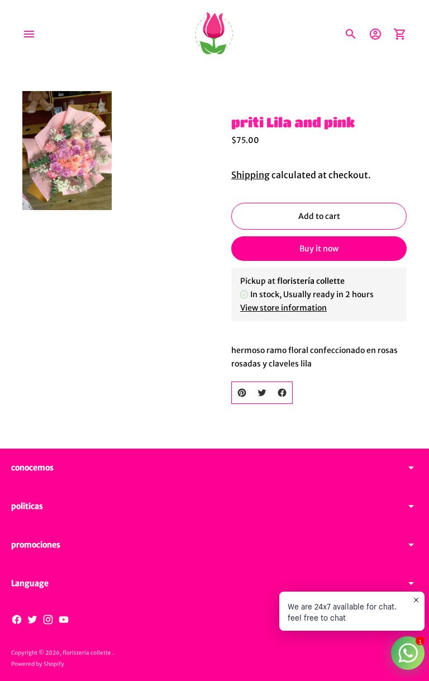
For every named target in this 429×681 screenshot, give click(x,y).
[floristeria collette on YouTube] (63, 619)
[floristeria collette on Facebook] (16, 619)
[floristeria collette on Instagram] (48, 619)
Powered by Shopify (37, 664)
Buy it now (319, 249)
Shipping (250, 174)
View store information (283, 308)
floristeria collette (87, 652)
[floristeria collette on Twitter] (32, 619)
